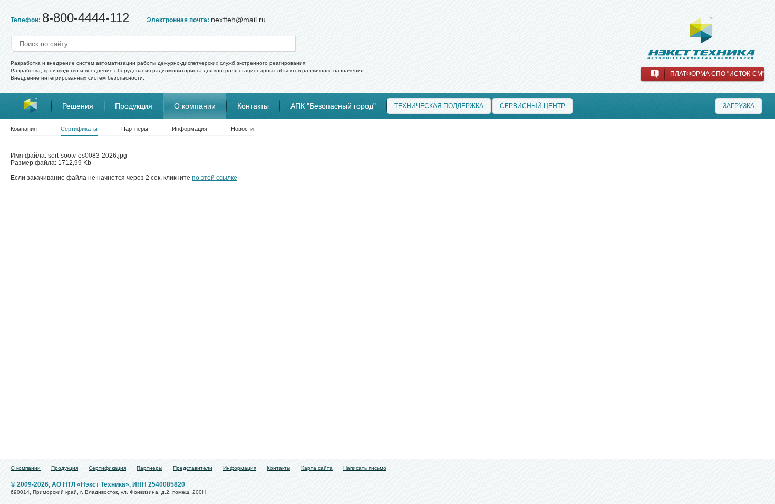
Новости (242, 128)
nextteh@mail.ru (238, 19)
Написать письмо (364, 468)
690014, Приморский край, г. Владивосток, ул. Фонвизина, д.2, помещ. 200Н (108, 492)
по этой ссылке (214, 177)
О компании (195, 106)
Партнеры (134, 128)
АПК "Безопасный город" (333, 106)
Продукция (133, 106)
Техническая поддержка (438, 106)
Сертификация (107, 468)
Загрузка (738, 106)
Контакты (253, 106)
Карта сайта (317, 468)
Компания (24, 128)
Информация (189, 128)
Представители (192, 468)
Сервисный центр (532, 106)
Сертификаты (79, 128)
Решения (77, 106)
